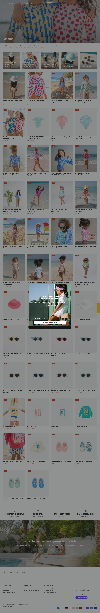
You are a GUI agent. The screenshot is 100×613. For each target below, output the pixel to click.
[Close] (69, 286)
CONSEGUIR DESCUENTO (50, 322)
